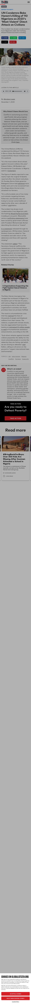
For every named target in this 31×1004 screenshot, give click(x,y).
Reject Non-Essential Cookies (15, 998)
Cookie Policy (15, 1001)
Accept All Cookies (15, 994)
